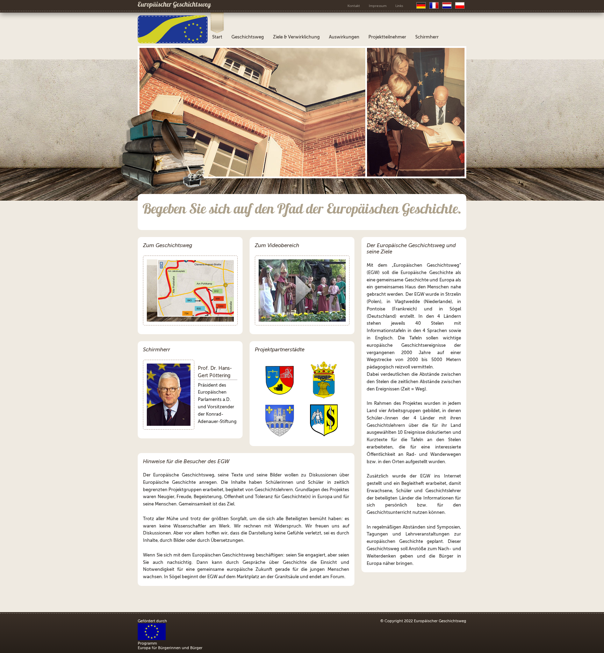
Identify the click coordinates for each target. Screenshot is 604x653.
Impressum (378, 6)
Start (217, 37)
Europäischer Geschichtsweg (174, 5)
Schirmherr (427, 37)
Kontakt (353, 6)
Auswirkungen (344, 37)
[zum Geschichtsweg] (190, 290)
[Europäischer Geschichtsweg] (173, 41)
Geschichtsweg (247, 37)
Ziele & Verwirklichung (296, 37)
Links (399, 6)
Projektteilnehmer (387, 37)
